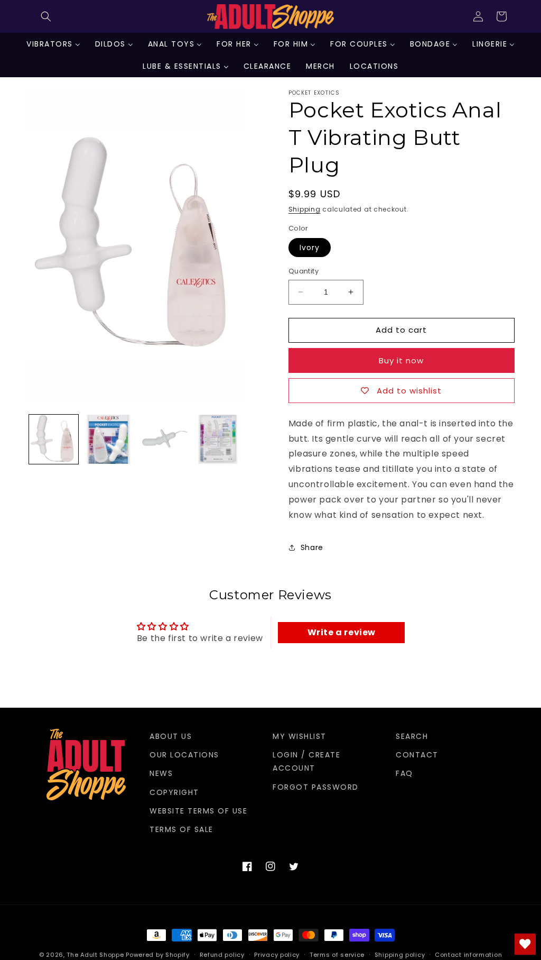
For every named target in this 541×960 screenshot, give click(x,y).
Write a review (341, 632)
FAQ (404, 773)
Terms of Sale (181, 829)
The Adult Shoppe (95, 954)
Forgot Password (316, 787)
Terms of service (337, 954)
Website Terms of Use (198, 811)
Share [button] (312, 547)
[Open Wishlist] (525, 944)
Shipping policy (400, 954)
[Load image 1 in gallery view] (53, 439)
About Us (171, 736)
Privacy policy (277, 954)
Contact (417, 754)
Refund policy (222, 954)
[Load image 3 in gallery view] (163, 439)
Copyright (174, 792)
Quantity (303, 271)
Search (412, 736)
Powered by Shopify (158, 954)
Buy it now (401, 360)
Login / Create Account (306, 761)
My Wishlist (300, 736)
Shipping (304, 209)
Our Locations (184, 754)
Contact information (468, 954)
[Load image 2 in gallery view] (108, 439)
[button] (46, 16)
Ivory (310, 247)
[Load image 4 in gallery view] (217, 439)
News (161, 773)
